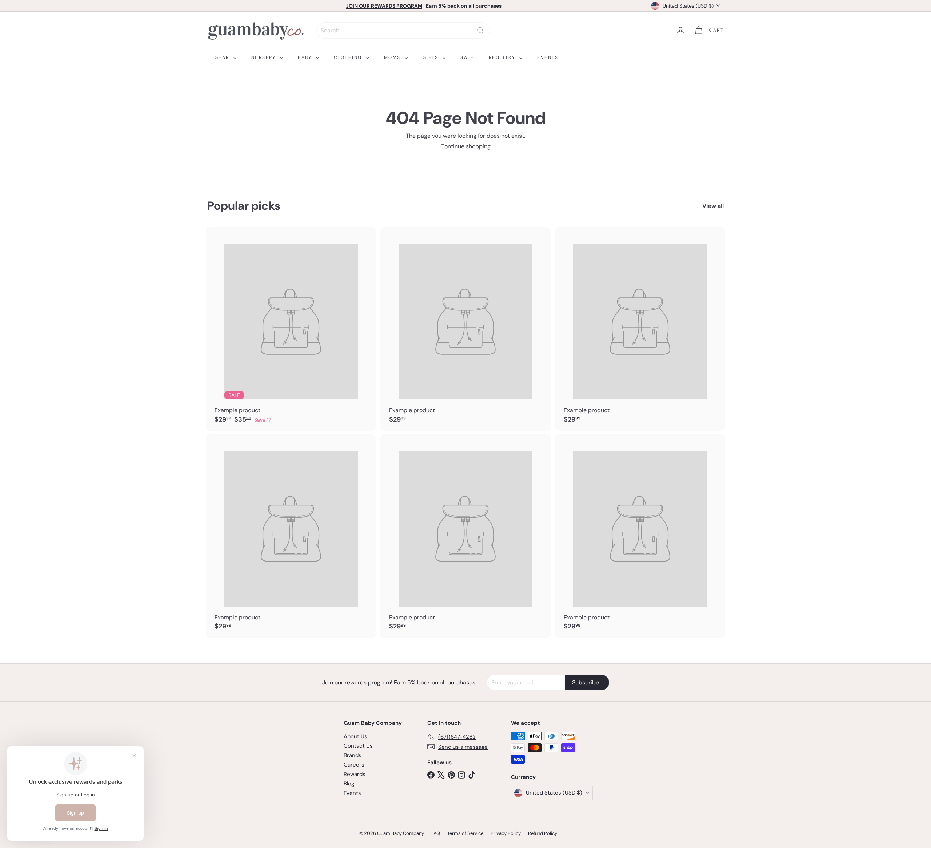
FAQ (435, 833)
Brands (352, 755)
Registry (503, 57)
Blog (349, 783)
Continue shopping (465, 146)
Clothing (349, 57)
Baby (306, 57)
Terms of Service (465, 833)
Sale (467, 57)
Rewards (354, 774)
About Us (355, 736)
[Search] (480, 30)
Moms (393, 57)
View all (713, 205)
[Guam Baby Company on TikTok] (471, 774)
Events (547, 57)
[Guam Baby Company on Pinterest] (451, 774)
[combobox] (402, 30)
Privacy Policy (506, 833)
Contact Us (358, 745)
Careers (354, 764)
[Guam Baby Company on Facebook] (431, 774)
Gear (223, 57)
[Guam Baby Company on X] (441, 774)
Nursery (264, 57)
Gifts (431, 57)
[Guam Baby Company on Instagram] (461, 774)
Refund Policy (542, 833)
